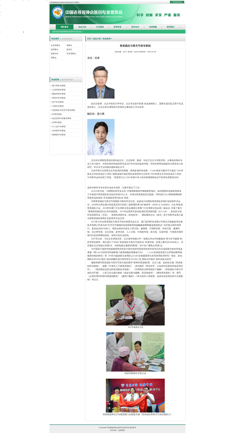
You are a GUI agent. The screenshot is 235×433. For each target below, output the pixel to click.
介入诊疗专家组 (59, 126)
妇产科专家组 (58, 102)
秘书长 (69, 49)
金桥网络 (121, 430)
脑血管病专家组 (59, 94)
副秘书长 (54, 53)
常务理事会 (71, 53)
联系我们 (170, 27)
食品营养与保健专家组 (61, 118)
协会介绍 (82, 27)
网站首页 (64, 27)
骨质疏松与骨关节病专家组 (63, 110)
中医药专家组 (58, 106)
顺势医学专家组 (59, 135)
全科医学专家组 (59, 130)
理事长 (69, 45)
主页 (89, 38)
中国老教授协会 (177, 2)
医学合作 (135, 27)
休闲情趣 (153, 27)
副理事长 (54, 49)
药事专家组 (57, 122)
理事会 (54, 58)
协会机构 (106, 38)
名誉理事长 (55, 45)
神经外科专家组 (59, 98)
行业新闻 (100, 27)
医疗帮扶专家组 (59, 86)
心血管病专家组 (59, 90)
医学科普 (117, 27)
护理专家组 (57, 114)
